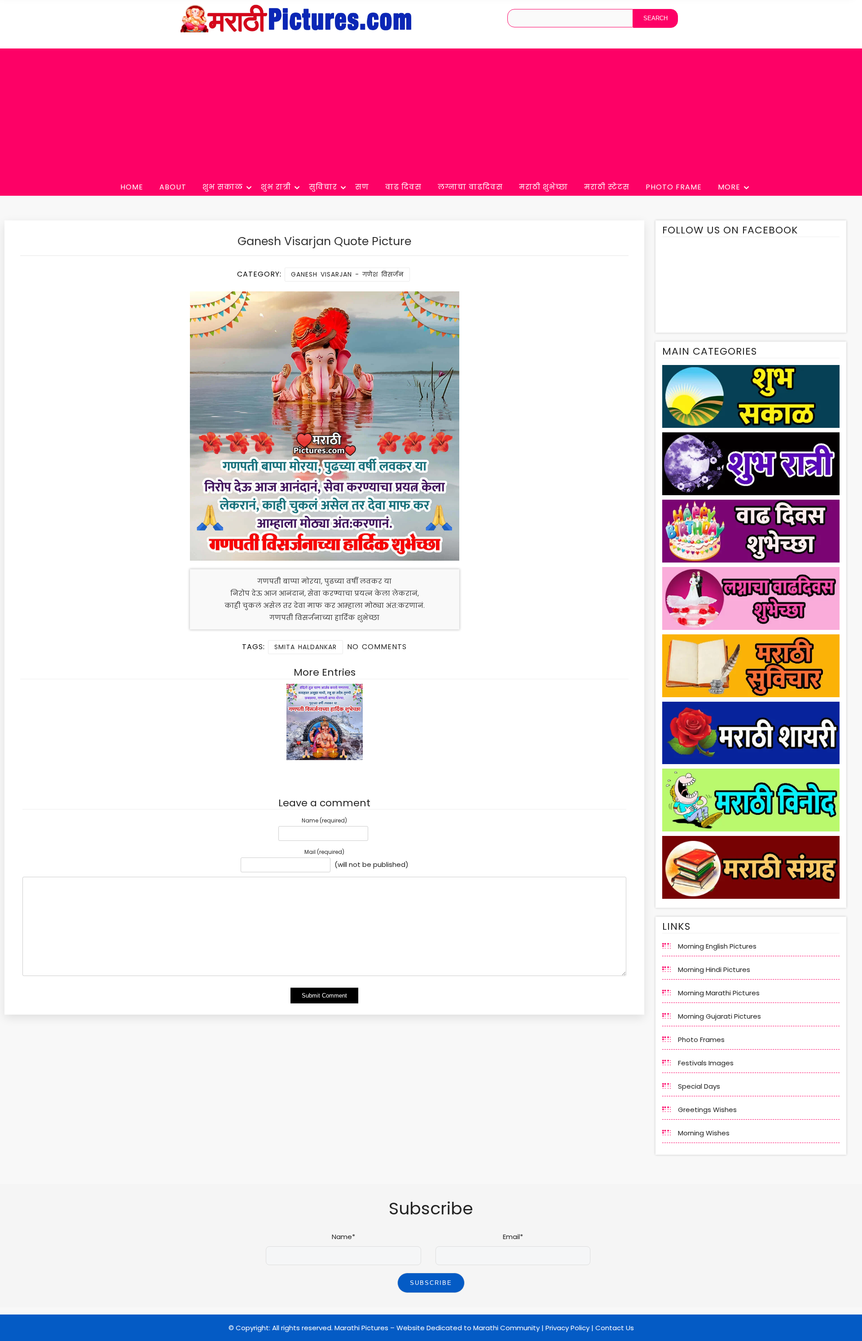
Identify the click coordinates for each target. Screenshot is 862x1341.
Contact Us (614, 1327)
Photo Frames (701, 1039)
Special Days (699, 1086)
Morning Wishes (704, 1133)
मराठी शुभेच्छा (543, 187)
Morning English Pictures (717, 946)
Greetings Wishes (707, 1109)
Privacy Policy (567, 1327)
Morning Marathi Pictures (719, 993)
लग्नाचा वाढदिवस (470, 187)
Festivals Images (706, 1063)
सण (362, 187)
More (729, 187)
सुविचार (323, 187)
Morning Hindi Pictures (714, 969)
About (172, 187)
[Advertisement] (431, 111)
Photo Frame (674, 187)
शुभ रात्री (276, 187)
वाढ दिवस (403, 187)
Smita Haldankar (305, 646)
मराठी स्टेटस (606, 187)
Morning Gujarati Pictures (719, 1016)
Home (131, 187)
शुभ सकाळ (222, 187)
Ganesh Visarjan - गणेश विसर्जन (347, 274)
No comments (377, 647)
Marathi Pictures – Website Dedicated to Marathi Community (437, 1327)
